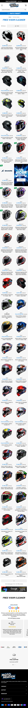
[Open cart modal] (25, 5)
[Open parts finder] (14, 13)
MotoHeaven (10, 701)
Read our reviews (16, 618)
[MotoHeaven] (14, 5)
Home (10, 17)
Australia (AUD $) (7, 698)
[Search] (25, 9)
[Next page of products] (14, 580)
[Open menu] (1, 5)
